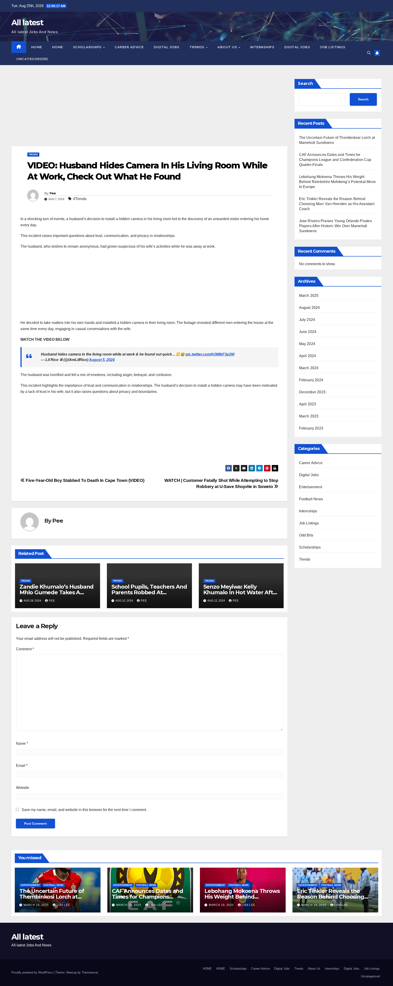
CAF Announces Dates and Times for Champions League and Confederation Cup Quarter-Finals (335, 160)
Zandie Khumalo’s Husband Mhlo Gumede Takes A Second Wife (56, 592)
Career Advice (129, 47)
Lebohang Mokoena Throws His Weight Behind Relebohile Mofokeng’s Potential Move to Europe (337, 182)
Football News (311, 499)
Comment (25, 649)
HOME (36, 47)
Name (22, 743)
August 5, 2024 (102, 360)
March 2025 (309, 295)
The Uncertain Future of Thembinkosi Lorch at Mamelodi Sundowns (51, 897)
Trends (197, 47)
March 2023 (309, 416)
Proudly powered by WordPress (32, 972)
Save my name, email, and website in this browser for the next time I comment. (84, 810)
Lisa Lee (63, 905)
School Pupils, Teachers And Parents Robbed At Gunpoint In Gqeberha (149, 592)
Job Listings (332, 47)
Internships (262, 47)
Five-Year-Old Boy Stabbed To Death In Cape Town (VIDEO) (84, 480)
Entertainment (310, 487)
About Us (227, 47)
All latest (27, 22)
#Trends (79, 199)
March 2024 (309, 368)
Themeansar (90, 972)
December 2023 (312, 392)
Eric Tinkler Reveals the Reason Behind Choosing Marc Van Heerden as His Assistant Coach (336, 204)
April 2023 (307, 404)
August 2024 (309, 308)
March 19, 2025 (37, 905)
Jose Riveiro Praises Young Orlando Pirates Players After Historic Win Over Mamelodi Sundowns (335, 226)
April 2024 (307, 356)
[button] (369, 53)
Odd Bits (306, 535)
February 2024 (311, 380)
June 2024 (308, 332)
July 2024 (307, 320)
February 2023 (311, 428)
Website (22, 788)
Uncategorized (32, 59)
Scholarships (88, 47)
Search (305, 83)
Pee (53, 193)
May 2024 (307, 344)
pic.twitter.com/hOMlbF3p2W (210, 354)
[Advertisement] (147, 112)
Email (22, 765)
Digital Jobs (166, 47)
